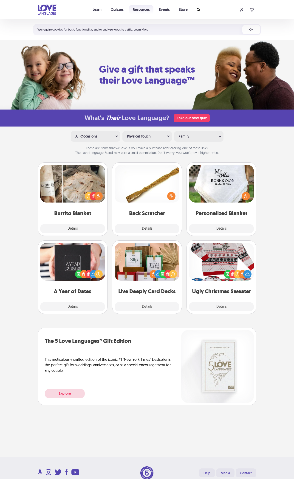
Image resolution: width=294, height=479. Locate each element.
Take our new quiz (192, 118)
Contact (246, 473)
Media (225, 473)
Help (207, 473)
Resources (141, 9)
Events (164, 9)
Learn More (141, 29)
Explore (65, 393)
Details (73, 229)
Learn (97, 9)
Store (183, 9)
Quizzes (117, 9)
